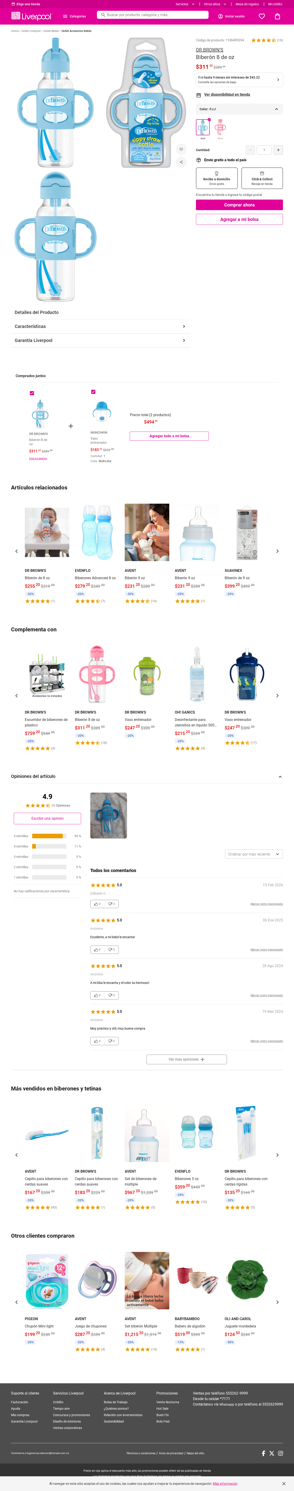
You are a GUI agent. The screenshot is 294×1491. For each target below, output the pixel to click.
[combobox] (254, 854)
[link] (47, 551)
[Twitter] (271, 1453)
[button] (264, 40)
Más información (225, 1483)
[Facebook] (263, 1453)
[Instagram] (280, 1453)
